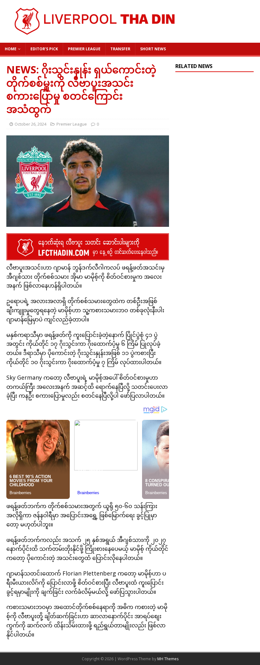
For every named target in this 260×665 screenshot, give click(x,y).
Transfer (120, 49)
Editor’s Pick (44, 49)
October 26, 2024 (30, 124)
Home (10, 49)
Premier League (84, 49)
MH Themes (168, 659)
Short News (153, 49)
